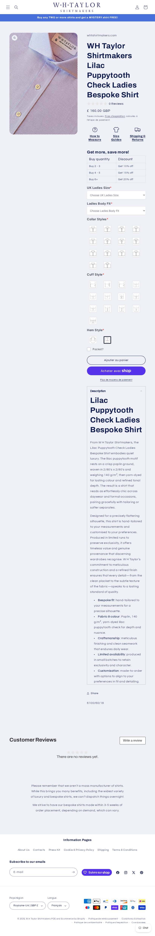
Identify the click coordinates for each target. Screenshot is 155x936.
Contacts (39, 850)
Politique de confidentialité (88, 923)
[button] (8, 7)
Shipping (103, 850)
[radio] (93, 229)
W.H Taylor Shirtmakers (38, 919)
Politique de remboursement (103, 919)
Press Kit (54, 850)
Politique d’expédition (116, 923)
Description (98, 391)
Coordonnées (139, 923)
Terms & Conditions (124, 850)
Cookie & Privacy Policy (79, 850)
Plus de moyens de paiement (116, 380)
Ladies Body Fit (100, 204)
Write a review (132, 740)
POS (53, 919)
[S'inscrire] (73, 872)
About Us (24, 850)
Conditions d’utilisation (134, 919)
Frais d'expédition (115, 116)
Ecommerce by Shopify (73, 919)
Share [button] (94, 693)
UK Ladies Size (99, 188)
